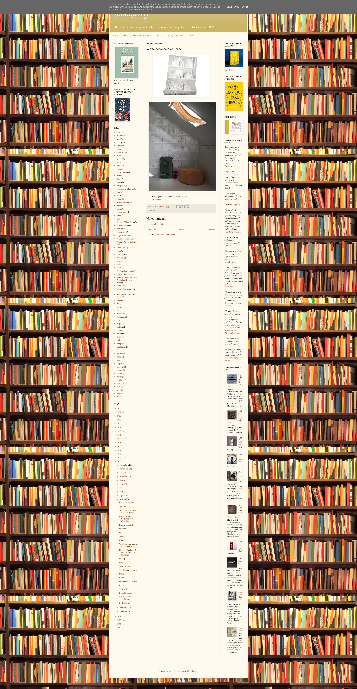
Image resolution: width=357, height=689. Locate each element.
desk (118, 165)
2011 (119, 461)
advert (119, 228)
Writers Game (122, 225)
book (119, 209)
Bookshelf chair (125, 562)
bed (118, 205)
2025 (119, 408)
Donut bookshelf (240, 458)
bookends (120, 169)
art (118, 139)
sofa (118, 386)
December (124, 465)
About (125, 35)
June (122, 487)
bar (118, 303)
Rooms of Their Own (125, 222)
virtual (119, 162)
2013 (119, 454)
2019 (119, 431)
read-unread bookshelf (128, 581)
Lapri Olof (121, 285)
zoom (119, 396)
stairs (119, 159)
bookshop (120, 149)
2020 (119, 427)
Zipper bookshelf (240, 441)
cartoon (120, 327)
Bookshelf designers (125, 271)
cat (118, 195)
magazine (120, 363)
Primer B (122, 528)
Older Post (211, 229)
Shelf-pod (123, 536)
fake (154, 210)
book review (122, 212)
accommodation (123, 202)
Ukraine (120, 300)
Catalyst (122, 540)
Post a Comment (156, 224)
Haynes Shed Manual (125, 274)
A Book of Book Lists (125, 238)
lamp (119, 182)
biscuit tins (121, 313)
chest (119, 333)
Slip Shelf (240, 543)
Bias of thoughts (125, 593)
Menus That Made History (127, 289)
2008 (119, 624)
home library (122, 152)
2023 (119, 415)
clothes (119, 175)
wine (119, 393)
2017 (119, 438)
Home (115, 35)
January (123, 611)
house (119, 218)
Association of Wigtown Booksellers (233, 331)
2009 (119, 620)
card (118, 320)
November (124, 468)
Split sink (123, 506)
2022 (119, 419)
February (123, 607)
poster (119, 376)
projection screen (123, 235)
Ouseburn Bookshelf (240, 597)
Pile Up (122, 558)
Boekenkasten (124, 602)
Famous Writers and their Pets (127, 243)
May (122, 491)
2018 (119, 435)
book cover (121, 232)
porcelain (120, 373)
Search (192, 35)
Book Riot (229, 188)
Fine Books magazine (233, 231)
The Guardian (230, 166)
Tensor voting (124, 566)
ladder (119, 198)
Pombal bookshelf (126, 525)
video (119, 267)
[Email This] (177, 206)
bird (118, 310)
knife (119, 356)
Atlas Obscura (230, 262)
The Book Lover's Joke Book (126, 295)
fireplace (120, 257)
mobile (119, 155)
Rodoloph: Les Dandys (128, 502)
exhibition (121, 346)
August (123, 480)
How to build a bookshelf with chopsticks (126, 518)
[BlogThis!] (180, 206)
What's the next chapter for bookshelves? (128, 511)
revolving (120, 380)
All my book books (175, 35)
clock (119, 336)
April (122, 495)
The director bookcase (128, 570)
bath (118, 192)
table (119, 145)
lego (118, 360)
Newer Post (151, 229)
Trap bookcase (240, 630)
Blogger (194, 671)
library (119, 142)
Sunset (121, 573)
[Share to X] (182, 206)
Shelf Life (121, 247)
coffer (119, 340)
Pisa (120, 532)
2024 (119, 412)
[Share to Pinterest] (188, 206)
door (118, 178)
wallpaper (121, 185)
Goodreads (229, 286)
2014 (119, 450)
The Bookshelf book (142, 35)
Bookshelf (131, 14)
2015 (119, 446)
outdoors (120, 366)
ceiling (119, 330)
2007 (119, 627)
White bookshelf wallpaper (125, 597)
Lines (121, 585)
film (118, 350)
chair (119, 135)
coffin (119, 215)
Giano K (122, 577)
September (124, 476)
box (118, 251)
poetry (119, 370)
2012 (119, 457)
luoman (177, 671)
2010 (119, 616)
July (122, 484)
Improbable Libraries (125, 189)
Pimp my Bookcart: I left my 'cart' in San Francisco (128, 552)
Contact (159, 35)
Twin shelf (123, 589)
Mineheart (156, 199)
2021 (119, 423)
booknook (121, 317)
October (123, 472)
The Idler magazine (232, 204)
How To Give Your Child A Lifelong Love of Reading (127, 280)
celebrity (120, 254)
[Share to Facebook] (185, 206)
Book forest (240, 475)
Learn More (233, 7)
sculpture (120, 383)
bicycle (119, 307)
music (119, 264)
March (122, 499)
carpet (119, 323)
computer (120, 343)
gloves (119, 353)
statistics (120, 390)
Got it (245, 7)
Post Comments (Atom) (166, 234)
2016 (119, 442)
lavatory (120, 261)
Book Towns (122, 172)
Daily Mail (229, 245)
